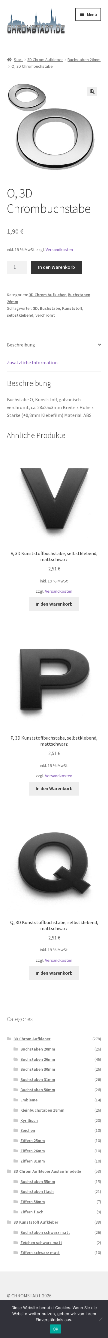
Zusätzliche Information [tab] (32, 362)
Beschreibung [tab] (21, 345)
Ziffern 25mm (32, 1140)
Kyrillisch (29, 1120)
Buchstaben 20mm (37, 1049)
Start (18, 59)
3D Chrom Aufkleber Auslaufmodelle (47, 1171)
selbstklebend (20, 315)
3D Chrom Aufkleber (45, 59)
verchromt (45, 315)
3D (35, 308)
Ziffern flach (32, 1212)
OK (55, 1329)
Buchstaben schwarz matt (45, 1232)
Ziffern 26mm (32, 1150)
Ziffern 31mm (32, 1161)
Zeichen (27, 1130)
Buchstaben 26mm (84, 59)
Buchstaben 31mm (37, 1079)
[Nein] (101, 1319)
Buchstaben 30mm (37, 1069)
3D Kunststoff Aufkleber (36, 1222)
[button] (92, 91)
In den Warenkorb (56, 267)
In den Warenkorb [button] (54, 604)
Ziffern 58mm (32, 1201)
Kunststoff (72, 308)
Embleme (29, 1100)
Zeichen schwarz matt (41, 1242)
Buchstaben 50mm (37, 1089)
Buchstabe (50, 308)
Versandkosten (59, 249)
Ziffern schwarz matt (40, 1252)
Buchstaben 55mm (37, 1181)
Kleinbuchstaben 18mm (42, 1110)
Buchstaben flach (37, 1191)
